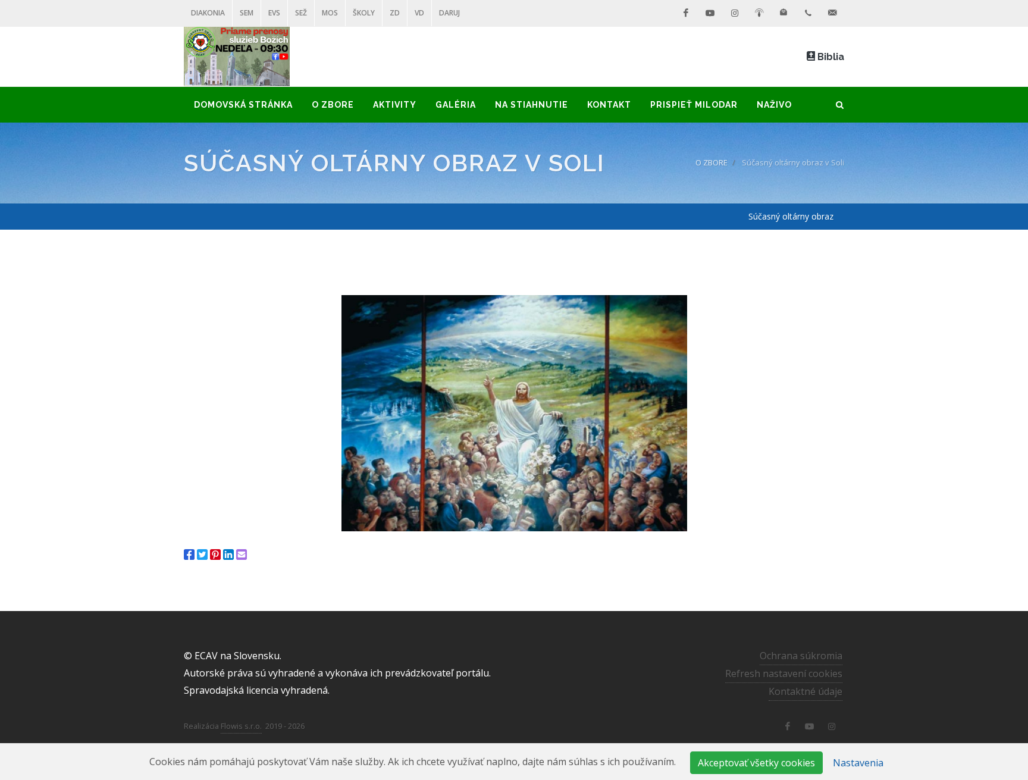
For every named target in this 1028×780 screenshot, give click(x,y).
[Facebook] (686, 13)
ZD (395, 13)
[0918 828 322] (808, 13)
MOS (330, 13)
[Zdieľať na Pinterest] (215, 554)
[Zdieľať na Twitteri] (202, 554)
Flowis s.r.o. (241, 726)
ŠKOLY (364, 13)
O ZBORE (711, 162)
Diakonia (208, 13)
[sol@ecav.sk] (832, 13)
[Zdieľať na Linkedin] (228, 554)
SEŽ (301, 13)
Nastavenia (858, 762)
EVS (274, 13)
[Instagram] (735, 13)
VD (419, 13)
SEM (246, 13)
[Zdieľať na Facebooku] (189, 554)
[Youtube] (710, 13)
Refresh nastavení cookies (783, 673)
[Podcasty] (759, 13)
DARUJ (449, 13)
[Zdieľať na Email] (241, 554)
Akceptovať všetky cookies (756, 762)
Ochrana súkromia (801, 655)
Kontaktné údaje (805, 691)
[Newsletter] (783, 13)
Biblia (829, 56)
